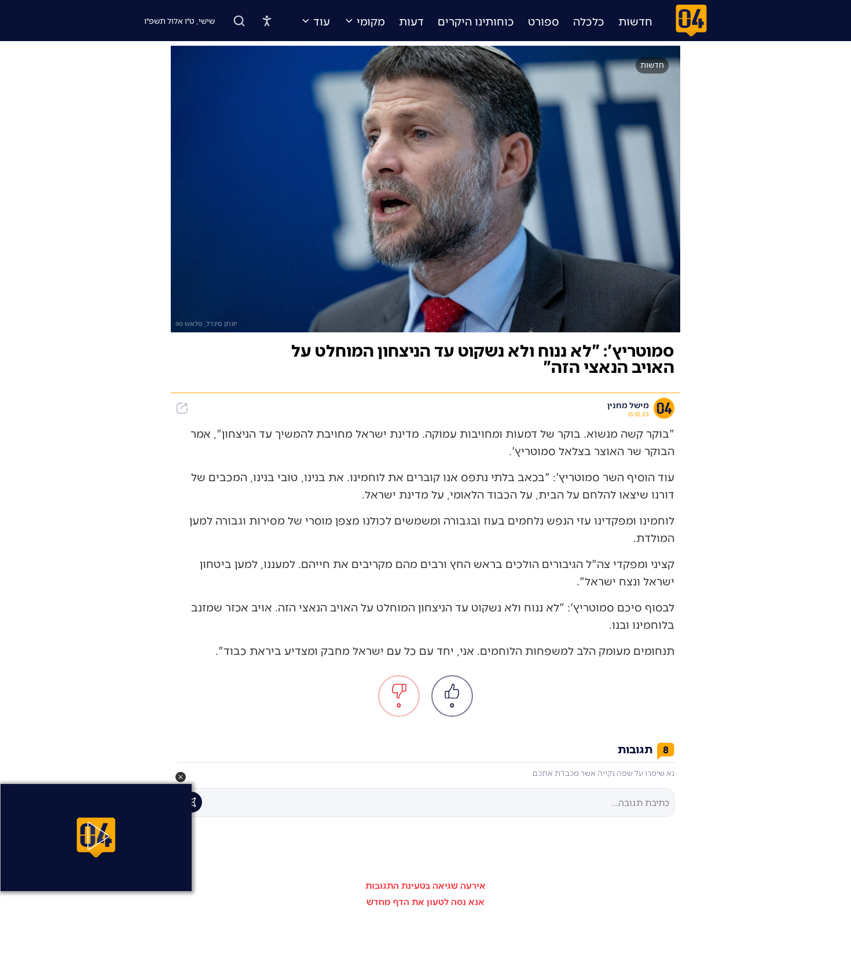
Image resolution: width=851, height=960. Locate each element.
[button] (180, 777)
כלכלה (588, 21)
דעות (411, 21)
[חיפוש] (239, 20)
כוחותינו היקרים (476, 21)
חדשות (635, 21)
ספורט (543, 21)
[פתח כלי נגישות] (266, 20)
